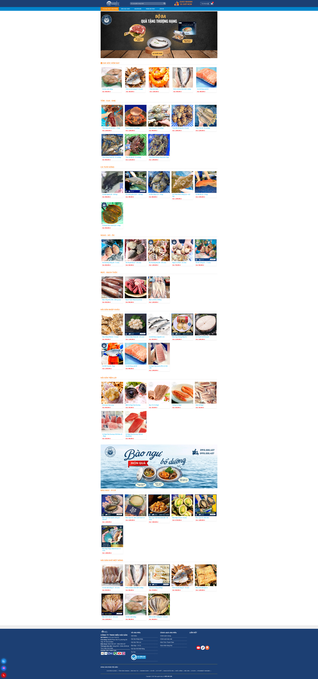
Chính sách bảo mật (166, 639)
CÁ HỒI (152, 670)
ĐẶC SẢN (186, 670)
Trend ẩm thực (150, 9)
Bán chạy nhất (125, 9)
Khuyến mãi (137, 9)
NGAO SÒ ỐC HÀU (169, 670)
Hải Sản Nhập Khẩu (137, 639)
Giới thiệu (134, 636)
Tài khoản (204, 3)
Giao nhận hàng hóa (166, 645)
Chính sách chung (165, 636)
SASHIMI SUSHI (144, 670)
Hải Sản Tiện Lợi (136, 642)
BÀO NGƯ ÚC (134, 670)
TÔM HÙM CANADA (124, 670)
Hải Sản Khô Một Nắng (138, 648)
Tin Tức (133, 652)
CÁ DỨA (193, 670)
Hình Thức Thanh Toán (167, 642)
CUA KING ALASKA (112, 670)
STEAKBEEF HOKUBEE (203, 670)
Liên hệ (161, 9)
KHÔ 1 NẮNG (179, 670)
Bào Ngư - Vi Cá (136, 645)
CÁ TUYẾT (159, 670)
